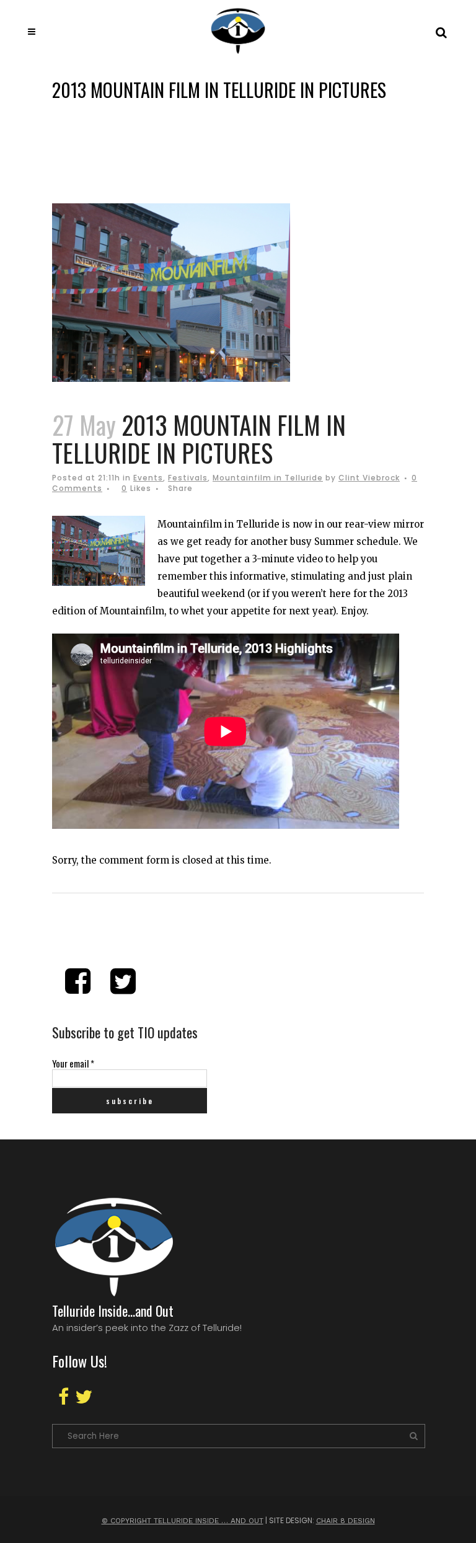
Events (148, 477)
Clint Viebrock (369, 477)
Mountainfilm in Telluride (268, 477)
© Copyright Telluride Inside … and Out (182, 1520)
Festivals (188, 477)
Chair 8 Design (345, 1520)
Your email (73, 1063)
